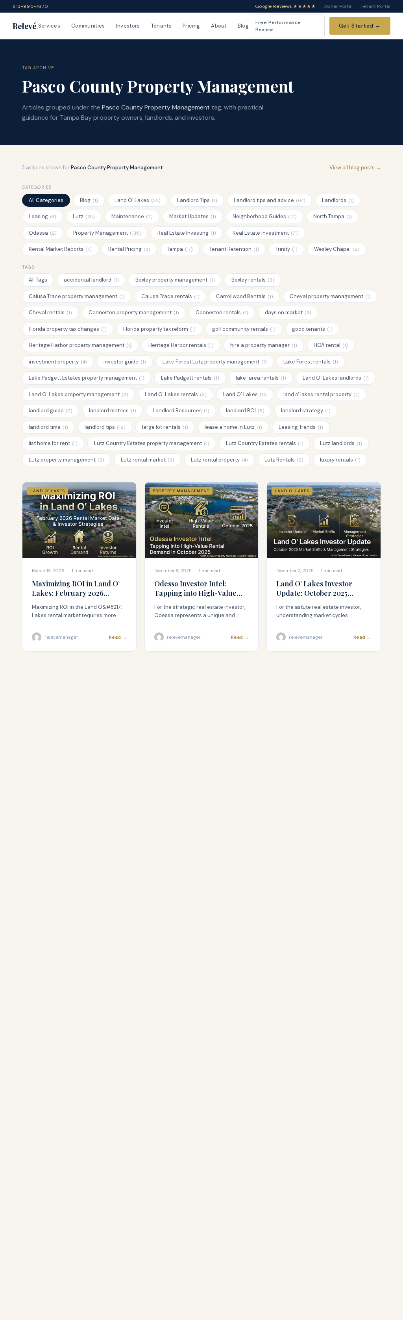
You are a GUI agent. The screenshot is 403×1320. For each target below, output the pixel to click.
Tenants (161, 25)
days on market (288, 312)
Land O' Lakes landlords (336, 377)
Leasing (42, 216)
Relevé (25, 25)
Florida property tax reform (159, 329)
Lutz (84, 216)
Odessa (43, 233)
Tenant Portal (375, 6)
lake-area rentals (261, 377)
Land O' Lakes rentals (176, 394)
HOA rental (331, 345)
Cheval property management (330, 296)
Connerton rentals (222, 312)
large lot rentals (165, 427)
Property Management (107, 233)
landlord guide (50, 410)
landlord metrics (112, 410)
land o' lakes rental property (321, 394)
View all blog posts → (355, 167)
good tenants (312, 329)
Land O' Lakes (138, 200)
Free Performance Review (278, 26)
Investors (128, 25)
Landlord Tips (197, 200)
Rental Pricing (129, 249)
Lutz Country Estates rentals (264, 443)
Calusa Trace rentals (170, 296)
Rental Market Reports (60, 249)
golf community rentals (243, 329)
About (219, 25)
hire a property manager (263, 345)
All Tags (38, 279)
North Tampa (332, 216)
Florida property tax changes (68, 329)
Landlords (338, 200)
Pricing (191, 25)
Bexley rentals (252, 279)
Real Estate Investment (266, 233)
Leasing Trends (301, 427)
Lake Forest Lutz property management (215, 361)
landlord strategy (306, 410)
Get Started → (360, 25)
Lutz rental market (147, 459)
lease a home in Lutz (233, 427)
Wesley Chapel (336, 249)
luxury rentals (340, 459)
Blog (243, 25)
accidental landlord (91, 279)
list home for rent (53, 443)
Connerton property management (134, 312)
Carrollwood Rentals (244, 296)
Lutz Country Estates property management (151, 443)
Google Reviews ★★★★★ (285, 6)
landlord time (48, 427)
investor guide (125, 361)
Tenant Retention (234, 249)
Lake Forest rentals (310, 361)
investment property (58, 361)
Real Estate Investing (186, 233)
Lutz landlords (341, 443)
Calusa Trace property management (77, 296)
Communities (88, 25)
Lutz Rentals (283, 459)
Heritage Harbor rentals (181, 345)
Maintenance (132, 216)
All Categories (46, 200)
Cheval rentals (50, 312)
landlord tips (105, 427)
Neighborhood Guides (265, 216)
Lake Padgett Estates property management (86, 377)
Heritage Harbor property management (80, 345)
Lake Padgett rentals (190, 377)
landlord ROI (245, 410)
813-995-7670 (30, 6)
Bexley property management (175, 279)
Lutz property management (66, 459)
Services (49, 25)
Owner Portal (338, 6)
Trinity (286, 249)
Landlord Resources (181, 410)
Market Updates (192, 216)
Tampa (180, 249)
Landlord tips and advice (269, 200)
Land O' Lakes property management (78, 394)
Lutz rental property (219, 459)
